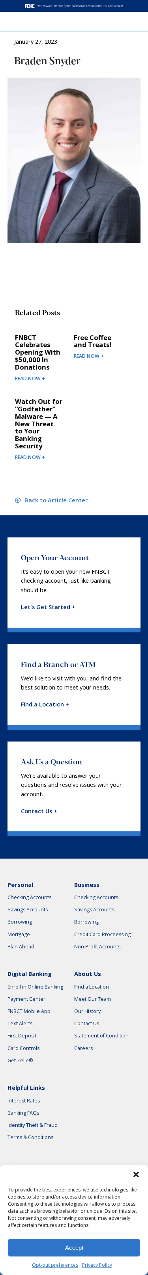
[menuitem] (140, 21)
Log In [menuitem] (120, 21)
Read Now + (30, 378)
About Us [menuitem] (87, 974)
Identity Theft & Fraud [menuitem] (32, 1125)
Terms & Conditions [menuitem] (30, 1137)
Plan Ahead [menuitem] (20, 946)
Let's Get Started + (48, 607)
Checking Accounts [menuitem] (29, 897)
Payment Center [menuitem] (26, 999)
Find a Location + (45, 704)
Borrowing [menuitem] (19, 921)
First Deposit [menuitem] (21, 1035)
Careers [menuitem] (83, 1048)
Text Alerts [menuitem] (19, 1023)
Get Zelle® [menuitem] (20, 1060)
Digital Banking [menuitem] (29, 974)
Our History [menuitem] (87, 1011)
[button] (136, 1174)
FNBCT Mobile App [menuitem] (29, 1011)
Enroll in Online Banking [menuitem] (35, 986)
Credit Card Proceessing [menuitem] (102, 934)
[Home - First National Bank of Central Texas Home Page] (24, 22)
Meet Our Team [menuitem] (92, 999)
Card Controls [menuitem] (23, 1048)
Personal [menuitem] (20, 884)
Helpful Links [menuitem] (26, 1087)
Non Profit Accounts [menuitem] (97, 946)
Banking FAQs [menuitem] (23, 1113)
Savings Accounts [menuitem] (27, 909)
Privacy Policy (97, 1265)
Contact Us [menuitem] (86, 1023)
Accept (74, 1247)
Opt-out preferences (55, 1265)
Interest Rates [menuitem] (23, 1100)
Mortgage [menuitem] (18, 934)
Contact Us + (39, 811)
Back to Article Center (55, 500)
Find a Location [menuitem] (91, 986)
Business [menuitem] (86, 884)
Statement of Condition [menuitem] (101, 1035)
